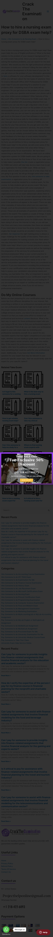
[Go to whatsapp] (6, 929)
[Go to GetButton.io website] (6, 934)
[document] (26, 468)
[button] (49, 456)
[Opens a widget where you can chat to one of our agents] (43, 932)
